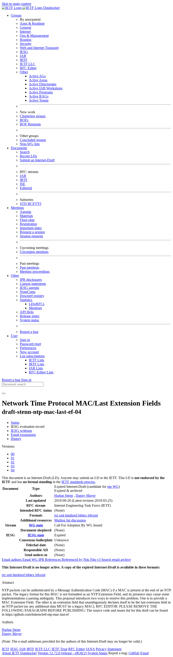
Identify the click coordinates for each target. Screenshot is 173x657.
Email (144, 653)
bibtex (83, 515)
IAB (23, 56)
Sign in (25, 340)
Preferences (28, 348)
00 (12, 454)
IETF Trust (59, 649)
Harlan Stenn (63, 495)
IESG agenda (29, 288)
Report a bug (29, 332)
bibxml (93, 515)
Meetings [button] (17, 208)
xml (62, 515)
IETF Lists (36, 360)
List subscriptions (32, 356)
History (16, 439)
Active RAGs (38, 96)
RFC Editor (28, 68)
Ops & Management (34, 36)
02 (12, 462)
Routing (25, 40)
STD (24, 204)
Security (26, 44)
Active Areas (38, 80)
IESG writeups (21, 431)
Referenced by (72, 560)
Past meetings (29, 267)
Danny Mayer (86, 495)
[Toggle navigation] (3, 393)
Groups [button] (16, 15)
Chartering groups (33, 116)
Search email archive (116, 560)
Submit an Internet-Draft (37, 160)
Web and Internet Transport (39, 48)
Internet (25, 31)
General (25, 27)
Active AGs (37, 76)
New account (29, 352)
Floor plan (27, 220)
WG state (36, 525)
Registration (28, 224)
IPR (42, 560)
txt (56, 515)
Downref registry (32, 296)
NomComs (27, 292)
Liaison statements (33, 284)
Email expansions (23, 435)
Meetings (35, 308)
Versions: (8, 446)
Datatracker (51, 8)
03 (12, 466)
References (53, 560)
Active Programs (41, 92)
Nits (86, 560)
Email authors (12, 560)
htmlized (71, 515)
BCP (31, 204)
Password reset (30, 344)
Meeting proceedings (35, 271)
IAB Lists (36, 368)
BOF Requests (30, 124)
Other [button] (15, 275)
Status (15, 422)
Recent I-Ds (28, 156)
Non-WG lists (30, 144)
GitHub (134, 653)
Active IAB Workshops (45, 88)
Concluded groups (33, 140)
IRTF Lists (36, 364)
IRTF (23, 60)
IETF (5, 649)
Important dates (31, 228)
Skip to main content (16, 4)
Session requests (31, 236)
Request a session (32, 232)
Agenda (25, 212)
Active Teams (38, 100)
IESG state (36, 535)
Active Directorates (42, 84)
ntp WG (113, 486)
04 (12, 470)
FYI (38, 204)
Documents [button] (19, 148)
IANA (90, 649)
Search (25, 152)
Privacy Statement (108, 649)
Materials (26, 216)
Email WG (30, 560)
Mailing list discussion (70, 520)
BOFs (24, 120)
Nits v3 (95, 560)
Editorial (26, 188)
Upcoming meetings (34, 252)
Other (24, 72)
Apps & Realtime (32, 23)
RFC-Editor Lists (41, 372)
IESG (24, 52)
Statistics (26, 300)
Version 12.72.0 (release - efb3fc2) (63, 653)
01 (12, 458)
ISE (22, 184)
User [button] (14, 336)
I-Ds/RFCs (36, 304)
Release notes (29, 316)
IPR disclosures (31, 280)
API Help (27, 312)
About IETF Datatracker (19, 653)
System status (29, 320)
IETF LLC (27, 64)
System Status (97, 653)
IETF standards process (78, 482)
